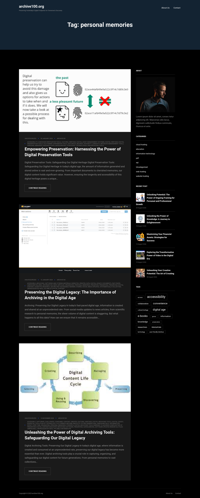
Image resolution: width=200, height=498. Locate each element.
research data (48, 145)
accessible (31, 283)
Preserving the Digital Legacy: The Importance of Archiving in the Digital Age (70, 295)
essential (31, 423)
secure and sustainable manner (63, 287)
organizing (69, 285)
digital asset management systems (90, 142)
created (82, 283)
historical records (75, 144)
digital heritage (111, 142)
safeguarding (60, 145)
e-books (143, 316)
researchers (142, 327)
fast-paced (116, 283)
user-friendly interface (156, 332)
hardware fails (103, 423)
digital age (159, 309)
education (140, 149)
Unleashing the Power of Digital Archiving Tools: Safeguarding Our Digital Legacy (70, 435)
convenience (160, 303)
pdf (137, 158)
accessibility (32, 142)
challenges (49, 422)
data (88, 283)
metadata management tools (112, 144)
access (140, 297)
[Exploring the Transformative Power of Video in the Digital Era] (140, 255)
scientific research (42, 287)
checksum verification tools (49, 142)
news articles (58, 285)
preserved (95, 285)
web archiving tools (96, 145)
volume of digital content (54, 288)
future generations (88, 423)
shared (79, 287)
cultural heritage (69, 142)
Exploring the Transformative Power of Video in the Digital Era (160, 255)
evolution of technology (46, 423)
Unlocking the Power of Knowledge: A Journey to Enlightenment (158, 219)
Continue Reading (38, 188)
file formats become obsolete (68, 423)
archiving (40, 283)
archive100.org (31, 6)
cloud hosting (141, 145)
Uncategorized (30, 138)
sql (137, 162)
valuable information (62, 428)
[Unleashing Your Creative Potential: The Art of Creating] (140, 273)
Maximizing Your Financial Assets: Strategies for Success (159, 237)
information (48, 285)
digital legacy (96, 283)
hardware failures (34, 285)
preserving (103, 285)
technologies (81, 145)
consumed (59, 422)
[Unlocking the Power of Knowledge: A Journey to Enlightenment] (140, 219)
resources (156, 327)
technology (141, 332)
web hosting (141, 172)
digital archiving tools (101, 422)
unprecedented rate (35, 288)
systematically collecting (110, 287)
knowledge (143, 322)
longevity (96, 144)
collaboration (143, 304)
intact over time (33, 425)
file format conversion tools (55, 144)
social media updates (90, 287)
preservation (156, 322)
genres (154, 316)
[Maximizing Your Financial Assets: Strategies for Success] (140, 237)
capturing (40, 422)
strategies (71, 145)
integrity (87, 144)
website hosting (142, 176)
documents (106, 283)
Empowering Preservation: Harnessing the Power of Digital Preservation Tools (73, 152)
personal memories (34, 145)
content (67, 422)
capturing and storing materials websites (62, 283)
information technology (145, 154)
